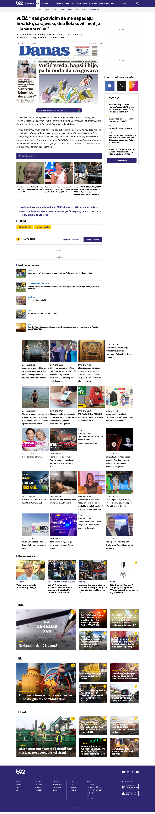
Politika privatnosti (94, 790)
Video (73, 781)
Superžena (39, 790)
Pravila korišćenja (94, 787)
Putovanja (39, 784)
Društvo (31, 297)
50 (24, 284)
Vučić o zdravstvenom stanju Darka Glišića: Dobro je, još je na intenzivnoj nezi (59, 207)
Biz (17, 787)
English (74, 787)
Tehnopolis (57, 784)
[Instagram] (133, 86)
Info (18, 781)
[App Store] (130, 794)
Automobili (57, 787)
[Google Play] (130, 787)
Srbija (114, 692)
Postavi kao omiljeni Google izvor (52, 110)
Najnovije (30, 3)
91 (24, 297)
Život (18, 790)
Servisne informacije (121, 746)
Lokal (55, 790)
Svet (30, 311)
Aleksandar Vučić (25, 227)
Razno (21, 642)
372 (24, 270)
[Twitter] (121, 86)
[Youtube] (137, 772)
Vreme (73, 790)
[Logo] (19, 3)
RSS (88, 796)
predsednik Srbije (43, 227)
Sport (18, 784)
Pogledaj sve (121, 160)
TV (72, 784)
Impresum (90, 784)
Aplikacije (90, 793)
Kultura (38, 787)
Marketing (91, 781)
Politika (20, 43)
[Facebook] (109, 86)
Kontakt (90, 799)
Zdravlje (38, 781)
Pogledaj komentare (71, 239)
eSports (56, 781)
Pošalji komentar (92, 239)
